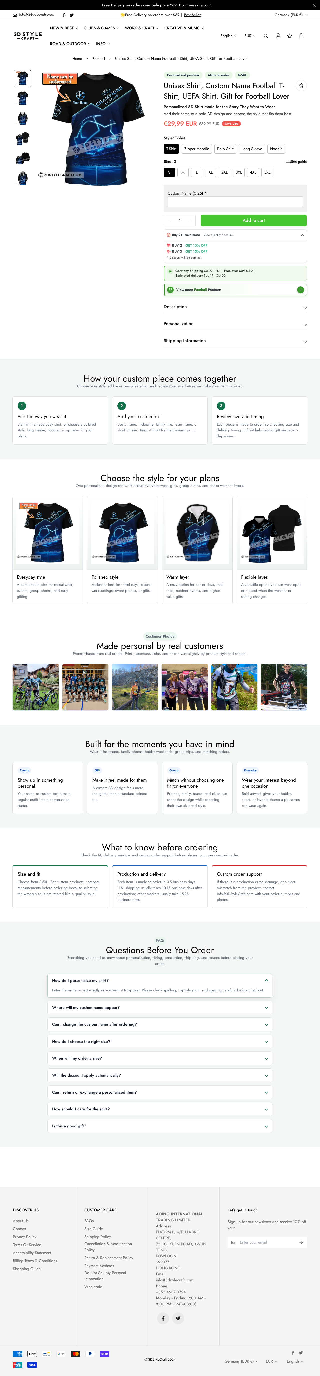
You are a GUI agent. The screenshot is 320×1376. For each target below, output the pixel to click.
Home (77, 58)
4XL (253, 172)
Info (101, 44)
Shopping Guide (27, 1269)
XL (211, 172)
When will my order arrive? (77, 1058)
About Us (20, 1221)
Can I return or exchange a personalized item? (94, 1092)
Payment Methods (99, 1266)
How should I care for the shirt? (81, 1109)
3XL (239, 172)
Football (98, 58)
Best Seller (192, 15)
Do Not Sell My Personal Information (105, 1276)
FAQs (89, 1221)
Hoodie (276, 149)
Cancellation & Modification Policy (108, 1247)
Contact (19, 1229)
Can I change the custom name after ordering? (94, 1024)
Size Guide (93, 1229)
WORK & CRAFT (139, 28)
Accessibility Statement (32, 1253)
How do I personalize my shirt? (80, 980)
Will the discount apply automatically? (86, 1075)
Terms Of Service (27, 1245)
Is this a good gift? (69, 1126)
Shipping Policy (97, 1237)
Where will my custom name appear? (86, 1007)
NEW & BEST (62, 28)
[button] (300, 36)
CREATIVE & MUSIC (182, 28)
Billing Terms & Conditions (35, 1261)
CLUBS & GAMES (99, 28)
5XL (267, 172)
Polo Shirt (225, 149)
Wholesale (93, 1287)
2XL (225, 172)
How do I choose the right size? (81, 1041)
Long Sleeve (252, 149)
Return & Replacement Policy (108, 1258)
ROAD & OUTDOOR (68, 44)
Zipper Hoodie (196, 149)
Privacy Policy (24, 1237)
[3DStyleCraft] (28, 36)
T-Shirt (171, 149)
